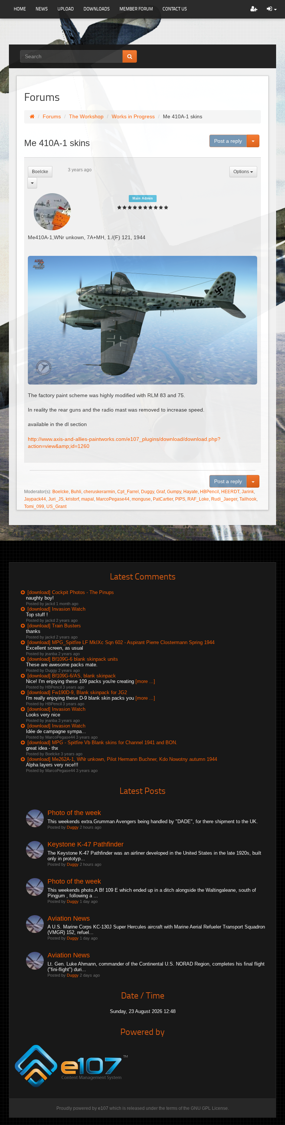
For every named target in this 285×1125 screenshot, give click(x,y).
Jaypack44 (35, 499)
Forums (52, 116)
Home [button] (20, 9)
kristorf (72, 499)
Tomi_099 (34, 506)
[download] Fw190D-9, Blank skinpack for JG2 (77, 692)
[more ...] (145, 681)
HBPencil (209, 491)
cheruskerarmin (99, 491)
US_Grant (56, 506)
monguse (141, 499)
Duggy (147, 491)
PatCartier (163, 499)
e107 (103, 1108)
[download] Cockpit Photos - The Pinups (70, 592)
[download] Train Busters (54, 626)
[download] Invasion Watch (56, 609)
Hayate (190, 491)
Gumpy (174, 491)
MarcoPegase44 (113, 499)
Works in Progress (133, 116)
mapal (87, 499)
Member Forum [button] (136, 9)
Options (241, 171)
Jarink (248, 491)
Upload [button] (66, 9)
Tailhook (247, 499)
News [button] (42, 9)
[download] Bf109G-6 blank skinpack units (72, 659)
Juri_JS (55, 499)
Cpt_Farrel (128, 491)
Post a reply (228, 141)
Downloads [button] (96, 9)
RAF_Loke (198, 499)
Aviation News (69, 918)
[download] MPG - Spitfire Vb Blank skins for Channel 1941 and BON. (102, 742)
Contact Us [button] (175, 9)
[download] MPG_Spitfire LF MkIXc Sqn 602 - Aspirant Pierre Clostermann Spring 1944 (120, 642)
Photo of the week (74, 812)
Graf (160, 491)
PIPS (180, 499)
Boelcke (40, 171)
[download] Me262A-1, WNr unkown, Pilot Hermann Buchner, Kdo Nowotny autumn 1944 (122, 759)
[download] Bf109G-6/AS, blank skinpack (71, 676)
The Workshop (86, 116)
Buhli (76, 491)
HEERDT (230, 491)
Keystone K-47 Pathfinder (86, 844)
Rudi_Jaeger (224, 499)
